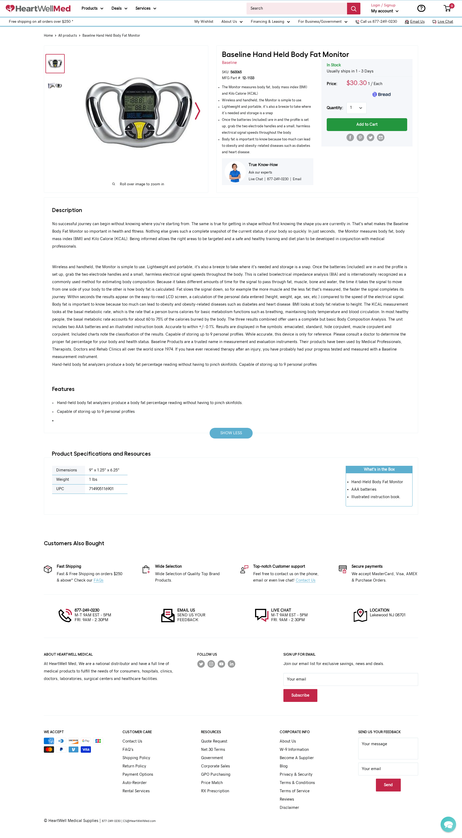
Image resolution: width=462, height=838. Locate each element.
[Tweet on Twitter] (370, 137)
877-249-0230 (87, 610)
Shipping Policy (136, 758)
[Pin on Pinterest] (360, 137)
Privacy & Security (296, 774)
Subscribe (300, 695)
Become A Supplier (297, 758)
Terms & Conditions (297, 783)
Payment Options (137, 774)
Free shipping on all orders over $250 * (41, 22)
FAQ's (127, 750)
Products (90, 8)
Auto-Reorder (134, 783)
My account (382, 11)
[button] (448, 824)
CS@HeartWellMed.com (139, 821)
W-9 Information (294, 750)
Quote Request (214, 741)
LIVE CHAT (281, 610)
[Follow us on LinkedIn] (231, 664)
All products (67, 35)
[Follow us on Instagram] (211, 664)
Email (297, 179)
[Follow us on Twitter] (201, 664)
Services (143, 8)
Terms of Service (295, 791)
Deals (116, 8)
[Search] (353, 8)
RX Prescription (215, 791)
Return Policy (134, 766)
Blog (284, 766)
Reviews (287, 799)
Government (212, 758)
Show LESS (231, 433)
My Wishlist (203, 22)
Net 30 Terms (213, 750)
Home (48, 35)
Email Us (417, 22)
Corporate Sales (215, 766)
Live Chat (445, 22)
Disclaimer (289, 808)
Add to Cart (367, 124)
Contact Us (305, 580)
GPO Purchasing (215, 774)
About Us (229, 22)
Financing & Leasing (267, 22)
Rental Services (136, 791)
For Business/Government (320, 22)
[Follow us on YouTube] (221, 664)
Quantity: (335, 108)
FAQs (98, 580)
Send (388, 785)
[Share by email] (380, 137)
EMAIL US (186, 610)
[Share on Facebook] (350, 137)
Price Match (212, 783)
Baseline (229, 63)
